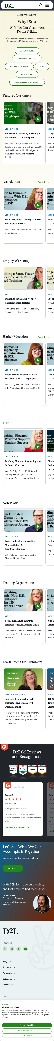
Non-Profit (27, 75)
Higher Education (19, 67)
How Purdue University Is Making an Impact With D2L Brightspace (23, 136)
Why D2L (7, 961)
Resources (8, 985)
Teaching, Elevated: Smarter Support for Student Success (23, 463)
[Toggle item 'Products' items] (14, 967)
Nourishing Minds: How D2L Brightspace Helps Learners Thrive (22, 623)
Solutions (7, 979)
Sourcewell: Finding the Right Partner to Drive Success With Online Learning (19, 703)
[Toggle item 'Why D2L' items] (14, 961)
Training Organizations (27, 82)
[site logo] (9, 5)
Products (7, 967)
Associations (27, 51)
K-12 (42, 67)
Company (7, 973)
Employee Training (27, 59)
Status (5, 997)
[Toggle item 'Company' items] (15, 973)
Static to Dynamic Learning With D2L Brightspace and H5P (23, 222)
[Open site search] (40, 4)
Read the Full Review (15, 827)
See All (41, 182)
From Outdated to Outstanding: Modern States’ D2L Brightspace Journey (20, 545)
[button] (6, 1004)
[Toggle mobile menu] (47, 5)
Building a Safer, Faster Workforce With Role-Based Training (21, 301)
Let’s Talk (13, 869)
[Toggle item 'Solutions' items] (14, 979)
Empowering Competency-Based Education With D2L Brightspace (21, 377)
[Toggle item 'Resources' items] (15, 984)
